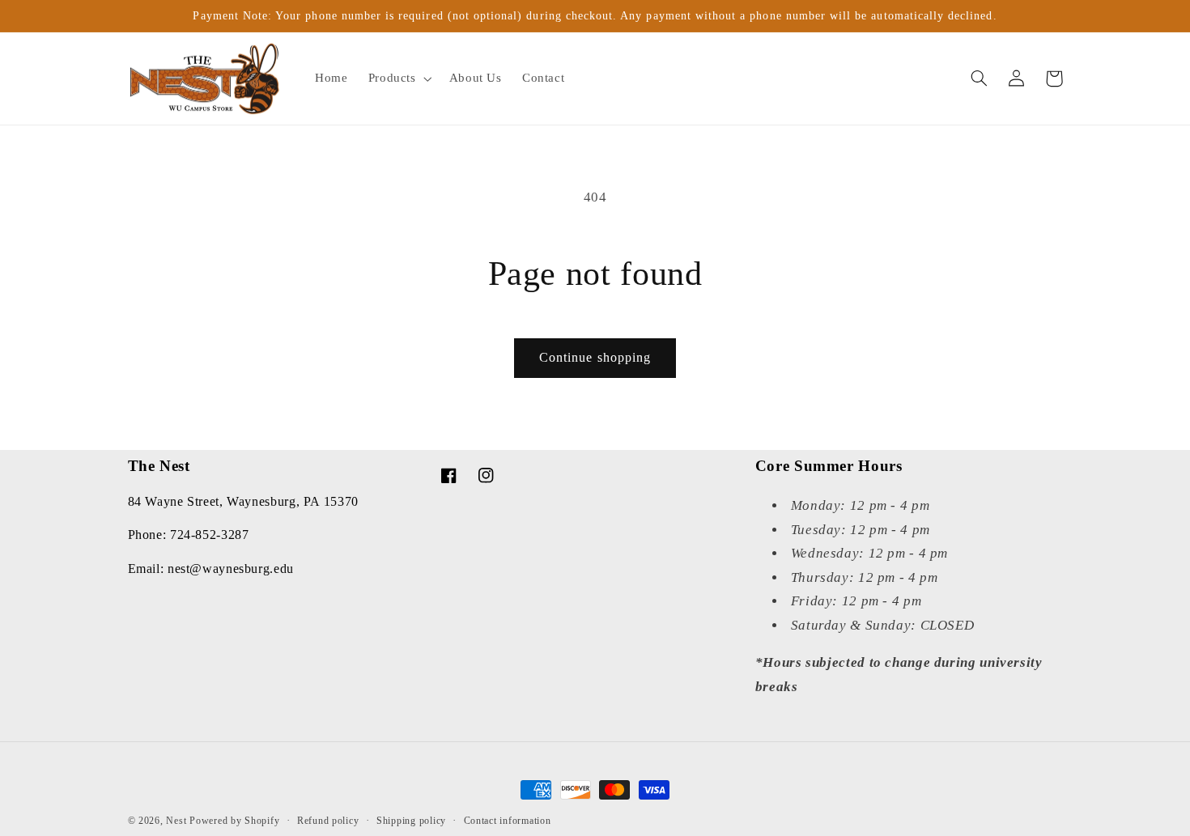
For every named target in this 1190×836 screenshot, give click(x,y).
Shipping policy (411, 820)
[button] (398, 78)
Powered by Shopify (234, 820)
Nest (176, 820)
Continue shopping (595, 357)
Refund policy (328, 820)
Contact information (507, 820)
